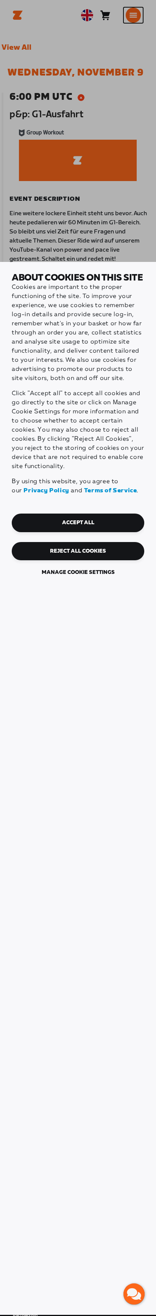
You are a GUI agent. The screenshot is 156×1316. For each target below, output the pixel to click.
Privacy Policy (46, 490)
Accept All (78, 522)
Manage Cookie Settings (78, 572)
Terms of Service (110, 490)
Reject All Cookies (78, 551)
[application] (134, 1294)
